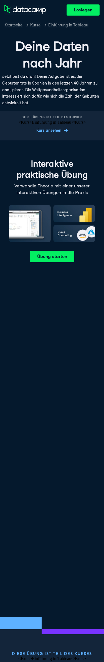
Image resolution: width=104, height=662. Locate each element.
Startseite (13, 25)
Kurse (35, 25)
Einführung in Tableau (68, 25)
